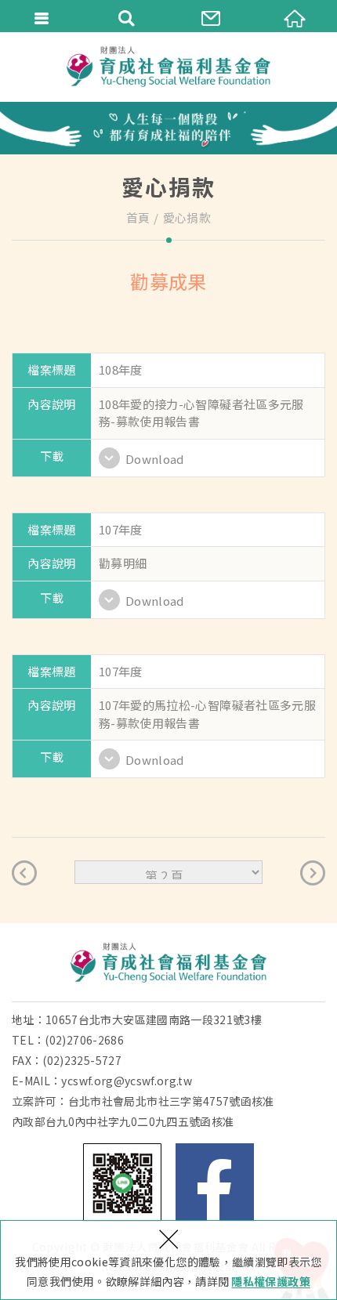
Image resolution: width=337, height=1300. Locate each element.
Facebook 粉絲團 (215, 1182)
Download (154, 459)
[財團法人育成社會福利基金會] (168, 66)
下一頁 (312, 872)
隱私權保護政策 (270, 1281)
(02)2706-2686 (84, 1040)
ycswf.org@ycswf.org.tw (126, 1080)
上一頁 (24, 872)
